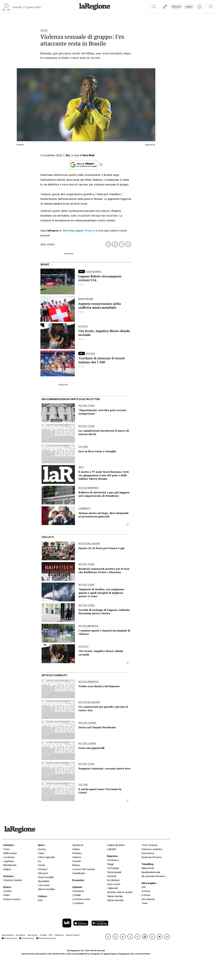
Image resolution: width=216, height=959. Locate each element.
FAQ (50, 935)
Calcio (41, 853)
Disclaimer (20, 935)
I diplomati (112, 888)
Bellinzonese (10, 853)
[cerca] (154, 6)
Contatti (43, 935)
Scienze (76, 857)
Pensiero (77, 853)
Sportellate (43, 881)
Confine (7, 891)
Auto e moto (113, 884)
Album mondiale (46, 889)
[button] (108, 936)
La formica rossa (81, 899)
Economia (78, 880)
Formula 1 (43, 869)
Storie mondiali (45, 877)
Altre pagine (149, 883)
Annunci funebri (73, 935)
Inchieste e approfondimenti (115, 860)
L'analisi (76, 895)
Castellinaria (78, 873)
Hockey (42, 849)
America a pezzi (11, 899)
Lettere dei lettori (116, 845)
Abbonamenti (8, 935)
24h (144, 887)
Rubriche (112, 856)
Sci (39, 861)
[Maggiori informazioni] (101, 165)
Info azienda (148, 899)
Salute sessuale (115, 900)
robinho (51, 244)
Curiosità (111, 876)
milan (43, 244)
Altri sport (43, 873)
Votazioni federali (12, 880)
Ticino (6, 849)
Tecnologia (113, 868)
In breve (146, 895)
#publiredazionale (151, 872)
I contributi (77, 903)
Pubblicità (59, 935)
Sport (41, 845)
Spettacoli (77, 845)
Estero (7, 887)
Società (76, 861)
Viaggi (110, 864)
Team (145, 903)
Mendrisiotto (9, 865)
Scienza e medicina (152, 849)
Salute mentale (115, 896)
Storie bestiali (114, 872)
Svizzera (8, 876)
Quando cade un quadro (120, 892)
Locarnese (9, 857)
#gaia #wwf (148, 868)
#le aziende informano (153, 876)
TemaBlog (148, 864)
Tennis (41, 865)
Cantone (8, 845)
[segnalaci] (165, 6)
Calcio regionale (46, 857)
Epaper (189, 6)
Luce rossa (44, 885)
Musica (76, 865)
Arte (40, 900)
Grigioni (7, 869)
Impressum (32, 935)
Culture (42, 896)
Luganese (8, 861)
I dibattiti (111, 849)
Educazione (148, 853)
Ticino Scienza (149, 845)
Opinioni (77, 887)
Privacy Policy (10, 938)
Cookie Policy (27, 938)
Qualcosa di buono (151, 857)
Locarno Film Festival (83, 869)
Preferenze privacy (47, 938)
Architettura (113, 880)
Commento (78, 891)
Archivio (146, 891)
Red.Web (88, 155)
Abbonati (176, 6)
